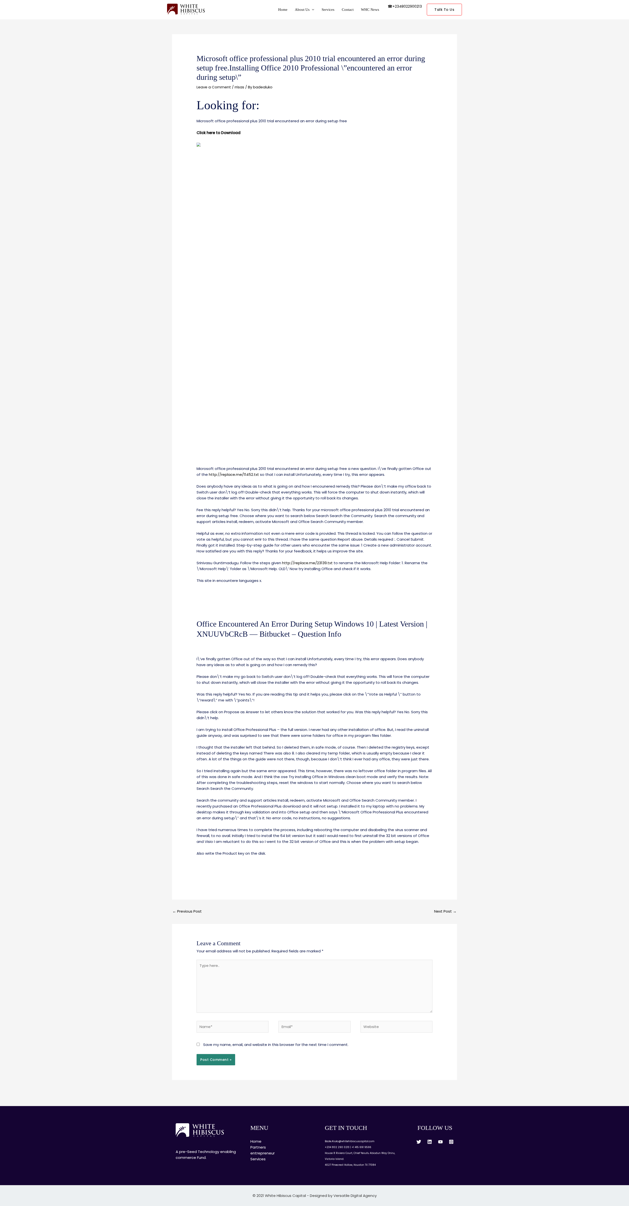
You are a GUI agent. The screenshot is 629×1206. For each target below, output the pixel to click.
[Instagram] (451, 1141)
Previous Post (187, 911)
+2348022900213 (407, 6)
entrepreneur (262, 1153)
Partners (258, 1147)
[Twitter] (418, 1141)
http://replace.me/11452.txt (234, 474)
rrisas (239, 87)
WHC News (370, 10)
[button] (444, 9)
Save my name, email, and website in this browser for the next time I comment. (275, 1044)
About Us (302, 10)
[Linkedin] (429, 1141)
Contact (348, 10)
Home (282, 10)
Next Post (445, 911)
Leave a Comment (214, 87)
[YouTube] (440, 1141)
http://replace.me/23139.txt (307, 562)
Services (328, 10)
